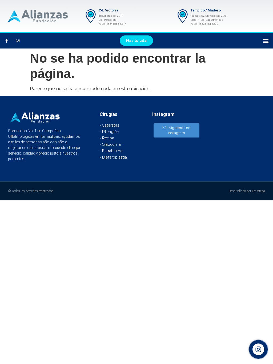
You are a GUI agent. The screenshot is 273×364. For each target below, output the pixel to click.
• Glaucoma (110, 144)
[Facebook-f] (7, 41)
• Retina (107, 138)
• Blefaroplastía (113, 157)
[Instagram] (18, 41)
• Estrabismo (111, 150)
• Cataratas (109, 125)
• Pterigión (109, 131)
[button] (136, 40)
